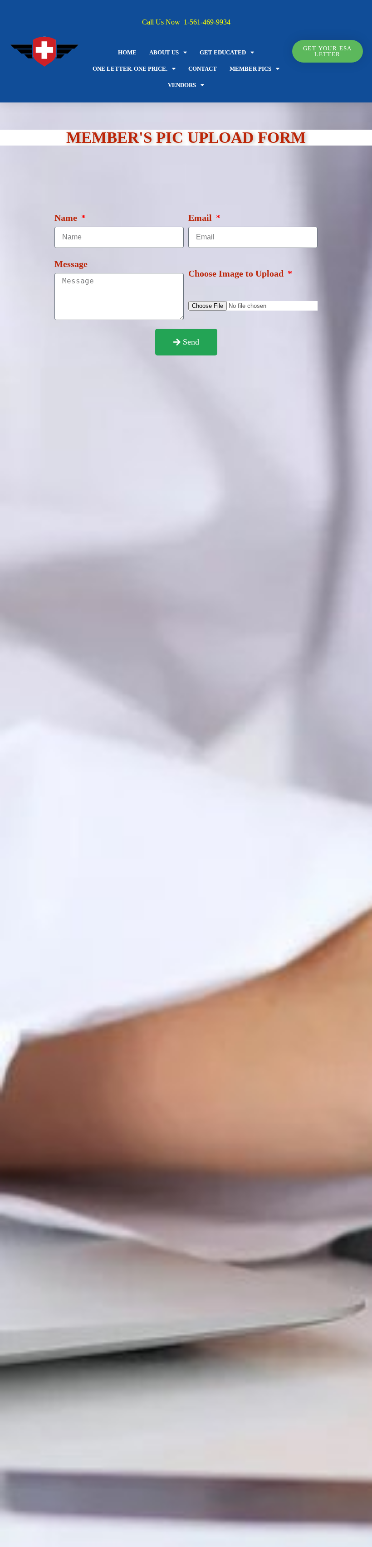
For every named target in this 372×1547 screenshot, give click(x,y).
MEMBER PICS (250, 68)
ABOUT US (164, 52)
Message (71, 264)
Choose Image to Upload (237, 273)
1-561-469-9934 (207, 22)
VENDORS (182, 85)
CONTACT (202, 68)
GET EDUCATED (223, 52)
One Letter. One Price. (130, 68)
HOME (127, 52)
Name (66, 218)
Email (201, 218)
